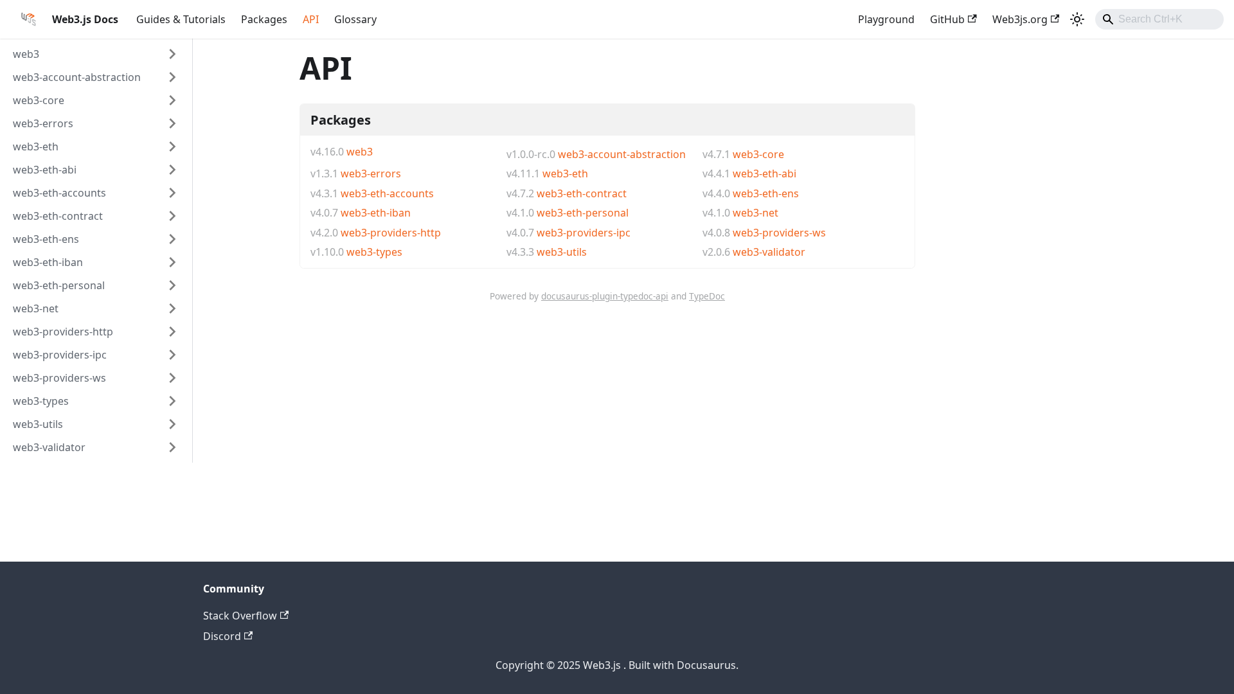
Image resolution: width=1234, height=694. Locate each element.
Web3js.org (1020, 19)
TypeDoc (707, 296)
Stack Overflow (240, 616)
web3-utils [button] (38, 424)
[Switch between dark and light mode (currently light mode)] (1077, 19)
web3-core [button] (38, 100)
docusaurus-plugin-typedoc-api (604, 296)
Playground (886, 19)
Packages (264, 19)
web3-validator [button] (49, 447)
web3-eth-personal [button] (59, 285)
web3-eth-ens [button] (46, 239)
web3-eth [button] (35, 146)
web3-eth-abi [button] (44, 170)
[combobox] (1159, 19)
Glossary (355, 19)
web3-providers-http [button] (63, 332)
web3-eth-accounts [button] (59, 193)
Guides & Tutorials (181, 19)
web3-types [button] (41, 401)
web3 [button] (26, 54)
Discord (222, 636)
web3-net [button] (35, 308)
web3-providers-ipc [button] (60, 355)
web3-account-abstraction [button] (77, 77)
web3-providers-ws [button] (59, 378)
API (311, 19)
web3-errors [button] (43, 123)
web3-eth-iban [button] (48, 262)
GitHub (947, 19)
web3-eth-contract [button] (58, 216)
